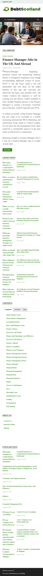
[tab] (8, 310)
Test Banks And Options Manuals (14, 478)
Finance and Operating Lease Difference (20, 336)
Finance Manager (7, 56)
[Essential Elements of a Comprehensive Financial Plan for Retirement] (8, 162)
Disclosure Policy (9, 424)
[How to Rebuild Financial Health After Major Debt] (8, 250)
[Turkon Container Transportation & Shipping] (8, 549)
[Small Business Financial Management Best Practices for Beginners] (8, 274)
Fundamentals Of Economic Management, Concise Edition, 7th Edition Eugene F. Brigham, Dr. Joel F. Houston (19, 468)
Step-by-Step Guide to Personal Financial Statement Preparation (28, 219)
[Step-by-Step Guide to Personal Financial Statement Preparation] (8, 218)
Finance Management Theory (16, 361)
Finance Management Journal (16, 353)
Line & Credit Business (14, 385)
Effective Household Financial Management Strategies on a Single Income (28, 235)
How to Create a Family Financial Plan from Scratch (28, 207)
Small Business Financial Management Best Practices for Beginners (27, 277)
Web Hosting (10, 406)
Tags (24, 309)
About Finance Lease (13, 315)
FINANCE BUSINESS (14, 339)
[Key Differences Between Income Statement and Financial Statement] (8, 260)
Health (8, 382)
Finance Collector (12, 343)
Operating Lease (11, 392)
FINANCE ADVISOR (14, 332)
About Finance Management (16, 318)
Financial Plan (11, 375)
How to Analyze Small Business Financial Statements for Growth (28, 178)
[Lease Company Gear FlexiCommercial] (8, 520)
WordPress (13, 573)
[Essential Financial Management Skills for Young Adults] (8, 192)
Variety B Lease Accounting (26, 512)
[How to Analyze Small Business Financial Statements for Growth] (8, 177)
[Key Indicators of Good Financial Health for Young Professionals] (8, 289)
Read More (6, 149)
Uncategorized (11, 403)
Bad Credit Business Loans (15, 325)
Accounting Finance (13, 322)
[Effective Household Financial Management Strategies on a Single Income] (8, 233)
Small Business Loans (13, 396)
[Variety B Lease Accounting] (8, 512)
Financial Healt (11, 368)
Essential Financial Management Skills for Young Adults (28, 193)
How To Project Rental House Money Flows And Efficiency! (19, 487)
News (8, 389)
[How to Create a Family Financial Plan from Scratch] (8, 206)
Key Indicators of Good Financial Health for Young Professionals (28, 290)
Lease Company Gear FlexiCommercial (24, 521)
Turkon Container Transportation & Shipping (28, 550)
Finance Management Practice (16, 357)
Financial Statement (13, 378)
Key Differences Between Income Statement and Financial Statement (28, 261)
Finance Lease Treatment (14, 350)
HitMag (22, 573)
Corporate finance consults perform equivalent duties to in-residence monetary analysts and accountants (28, 533)
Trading (9, 399)
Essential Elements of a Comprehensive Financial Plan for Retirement (28, 165)
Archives (17, 309)
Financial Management (14, 371)
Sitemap (6, 428)
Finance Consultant (13, 346)
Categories (8, 309)
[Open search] (38, 19)
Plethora (5, 496)
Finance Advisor (11, 329)
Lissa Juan (18, 68)
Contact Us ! (8, 421)
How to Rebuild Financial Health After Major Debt (28, 251)
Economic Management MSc (12, 504)
